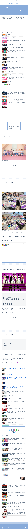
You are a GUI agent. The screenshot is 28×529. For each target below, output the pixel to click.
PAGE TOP (14, 522)
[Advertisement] (14, 26)
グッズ (5, 425)
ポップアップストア (12, 127)
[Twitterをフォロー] (14, 432)
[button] (26, 245)
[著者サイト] (13, 432)
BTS (3, 425)
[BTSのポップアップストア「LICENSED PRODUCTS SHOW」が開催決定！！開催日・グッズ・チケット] (13, 430)
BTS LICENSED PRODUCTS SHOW (14, 126)
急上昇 (7, 425)
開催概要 (10, 128)
